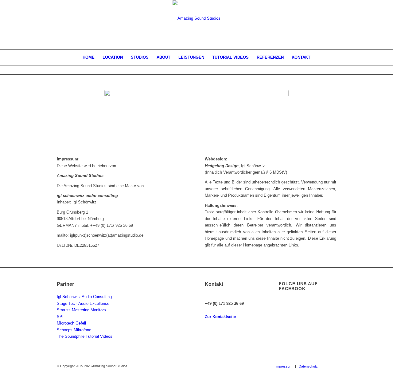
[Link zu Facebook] (331, 366)
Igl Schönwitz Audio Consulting (84, 296)
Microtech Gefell (71, 323)
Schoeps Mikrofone (74, 330)
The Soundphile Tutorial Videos (84, 336)
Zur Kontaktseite (220, 316)
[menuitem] (89, 57)
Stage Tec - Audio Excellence (83, 303)
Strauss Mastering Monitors (81, 310)
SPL (60, 316)
